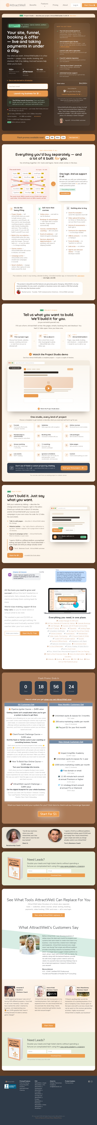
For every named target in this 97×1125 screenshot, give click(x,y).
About (65, 5)
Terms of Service (40, 1118)
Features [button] (44, 4)
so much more (70, 649)
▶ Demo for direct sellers (76, 654)
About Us (52, 1081)
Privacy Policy (49, 1118)
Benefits (33, 5)
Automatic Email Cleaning (24, 1089)
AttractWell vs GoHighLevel (39, 1094)
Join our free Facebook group (67, 662)
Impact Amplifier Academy (24, 1085)
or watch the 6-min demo (32, 555)
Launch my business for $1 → (27, 93)
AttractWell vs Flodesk (39, 1098)
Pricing (55, 5)
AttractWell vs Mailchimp (39, 1102)
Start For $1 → (15, 555)
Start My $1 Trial (30, 633)
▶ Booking (58, 659)
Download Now (56, 875)
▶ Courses (66, 659)
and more (80, 276)
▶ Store (87, 659)
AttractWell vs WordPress (39, 1107)
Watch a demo (64, 46)
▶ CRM (74, 659)
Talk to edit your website (16, 122)
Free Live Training (83, 651)
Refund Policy (58, 1118)
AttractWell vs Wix (40, 1085)
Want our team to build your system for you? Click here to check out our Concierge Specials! (48, 805)
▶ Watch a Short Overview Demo (56, 654)
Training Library (69, 1083)
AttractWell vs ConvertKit (39, 1091)
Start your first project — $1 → (74, 468)
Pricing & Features (25, 1081)
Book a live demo (25, 119)
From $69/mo (65, 193)
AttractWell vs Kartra (40, 1105)
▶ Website (50, 659)
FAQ (36, 1081)
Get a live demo (68, 604)
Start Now (48, 1025)
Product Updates (70, 1081)
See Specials (73, 137)
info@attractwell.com (56, 1086)
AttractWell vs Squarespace (39, 1087)
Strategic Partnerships (56, 1083)
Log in (75, 5)
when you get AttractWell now (57, 699)
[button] (48, 386)
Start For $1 (48, 814)
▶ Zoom (80, 659)
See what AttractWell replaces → (48, 915)
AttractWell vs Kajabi (40, 1083)
